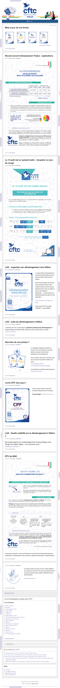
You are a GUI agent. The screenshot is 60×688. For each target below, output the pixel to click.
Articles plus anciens (8, 593)
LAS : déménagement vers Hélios (13, 633)
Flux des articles (10, 671)
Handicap (7, 622)
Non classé (12, 48)
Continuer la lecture (45, 45)
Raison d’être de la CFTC (11, 625)
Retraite (7, 627)
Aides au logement (9, 605)
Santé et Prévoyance (10, 629)
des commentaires (10, 673)
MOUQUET (18, 58)
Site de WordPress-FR (10, 674)
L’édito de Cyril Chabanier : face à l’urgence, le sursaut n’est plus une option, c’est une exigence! (27, 661)
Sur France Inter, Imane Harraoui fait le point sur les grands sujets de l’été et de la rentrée (25, 655)
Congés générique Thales (11, 615)
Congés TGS (8, 612)
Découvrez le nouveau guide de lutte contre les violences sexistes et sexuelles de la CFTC (26, 656)
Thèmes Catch (35, 683)
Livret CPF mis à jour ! (15, 382)
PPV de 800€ (11, 456)
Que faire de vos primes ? (17, 342)
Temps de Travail (9, 632)
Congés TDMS (8, 610)
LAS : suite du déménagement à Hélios (23, 321)
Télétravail (7, 630)
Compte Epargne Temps (10, 609)
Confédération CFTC (13, 649)
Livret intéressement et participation (40, 366)
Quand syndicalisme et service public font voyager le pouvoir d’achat (21, 653)
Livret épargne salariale (37, 364)
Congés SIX (8, 614)
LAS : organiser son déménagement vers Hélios (28, 267)
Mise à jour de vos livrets (17, 27)
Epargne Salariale (9, 620)
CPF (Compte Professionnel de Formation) (15, 617)
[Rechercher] (5, 644)
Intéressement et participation (12, 624)
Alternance (7, 607)
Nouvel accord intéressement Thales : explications (29, 55)
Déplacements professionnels (12, 619)
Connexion (7, 669)
